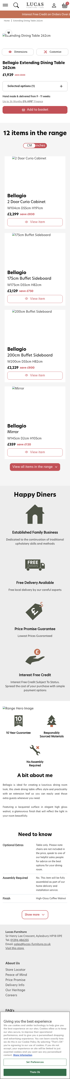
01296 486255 (19, 940)
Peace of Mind (16, 975)
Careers (11, 995)
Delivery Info (14, 985)
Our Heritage (15, 990)
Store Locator (15, 969)
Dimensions (20, 52)
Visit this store (14, 948)
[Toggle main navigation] (5, 5)
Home (7, 21)
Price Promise (15, 980)
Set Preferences (35, 1062)
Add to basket (37, 109)
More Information (22, 1055)
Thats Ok (35, 1072)
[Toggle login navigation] (54, 5)
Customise (55, 52)
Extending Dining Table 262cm (28, 21)
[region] (35, 1045)
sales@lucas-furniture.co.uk (32, 944)
